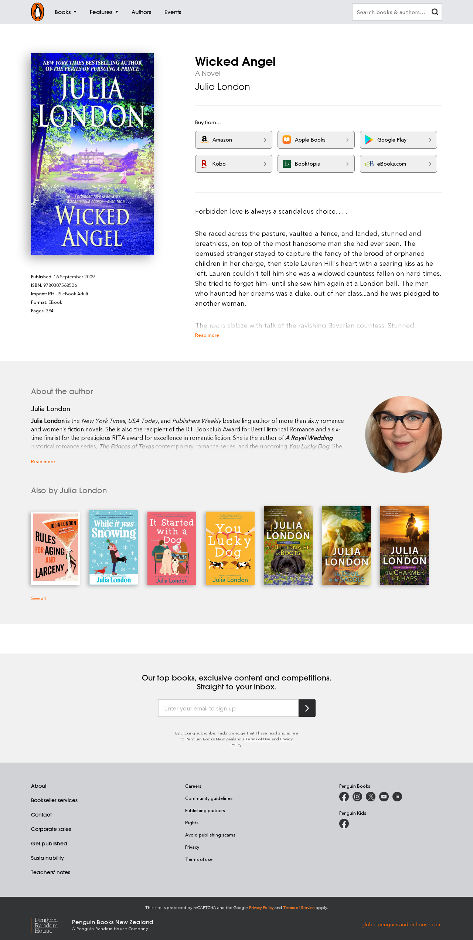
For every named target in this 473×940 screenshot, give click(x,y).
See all (38, 597)
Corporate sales (51, 829)
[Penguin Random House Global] (51, 924)
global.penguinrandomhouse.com (401, 924)
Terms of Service (299, 907)
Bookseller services (54, 800)
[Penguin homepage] (37, 12)
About (39, 786)
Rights (191, 822)
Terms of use (198, 859)
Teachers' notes (50, 872)
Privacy (192, 847)
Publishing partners (205, 810)
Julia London (222, 86)
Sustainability (47, 858)
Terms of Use (257, 739)
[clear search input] (435, 13)
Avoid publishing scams (210, 834)
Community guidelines (208, 798)
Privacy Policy (261, 907)
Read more (207, 334)
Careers (193, 786)
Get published (49, 843)
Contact (41, 814)
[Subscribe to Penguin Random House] (307, 708)
